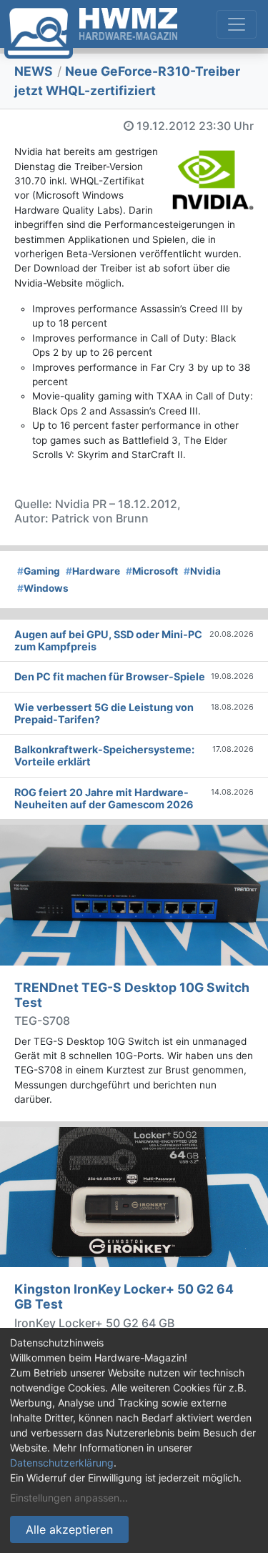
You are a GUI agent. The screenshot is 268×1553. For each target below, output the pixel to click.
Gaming (38, 571)
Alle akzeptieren (69, 1529)
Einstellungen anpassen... (69, 1498)
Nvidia (202, 571)
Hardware (93, 571)
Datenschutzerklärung (62, 1463)
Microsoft (152, 571)
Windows (43, 588)
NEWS (33, 71)
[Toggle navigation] (237, 24)
